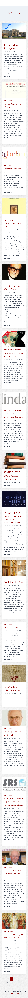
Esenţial (10, 471)
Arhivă (5, 41)
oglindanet (7, 51)
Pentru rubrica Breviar (14, 168)
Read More (8, 76)
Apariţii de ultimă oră (13, 582)
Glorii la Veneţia (11, 627)
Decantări (11, 410)
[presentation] (14, 31)
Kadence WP (15, 993)
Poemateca (18, 349)
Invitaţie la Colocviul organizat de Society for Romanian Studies (14, 801)
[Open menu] (24, 3)
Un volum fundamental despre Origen (13, 223)
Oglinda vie (11, 41)
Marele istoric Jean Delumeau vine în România (12, 873)
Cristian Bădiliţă (9, 359)
